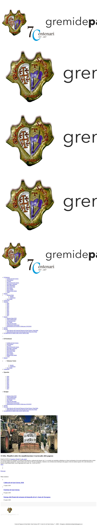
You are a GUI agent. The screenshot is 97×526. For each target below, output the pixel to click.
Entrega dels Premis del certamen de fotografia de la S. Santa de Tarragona (27, 497)
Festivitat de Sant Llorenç (12, 490)
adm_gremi (24, 459)
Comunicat (12, 459)
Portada (17, 459)
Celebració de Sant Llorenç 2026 (14, 482)
